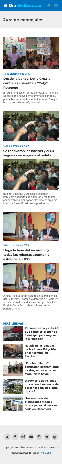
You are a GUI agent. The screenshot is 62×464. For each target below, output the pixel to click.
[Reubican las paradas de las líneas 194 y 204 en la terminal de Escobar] (13, 351)
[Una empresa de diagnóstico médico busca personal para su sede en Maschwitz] (13, 404)
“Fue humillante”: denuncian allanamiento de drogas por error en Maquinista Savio (42, 369)
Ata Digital (46, 452)
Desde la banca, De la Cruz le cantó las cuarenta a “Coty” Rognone (27, 83)
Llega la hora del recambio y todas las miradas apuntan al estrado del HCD (26, 254)
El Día (22, 5)
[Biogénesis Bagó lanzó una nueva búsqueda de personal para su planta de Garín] (13, 386)
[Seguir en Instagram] (23, 436)
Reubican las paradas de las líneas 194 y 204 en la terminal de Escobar (40, 351)
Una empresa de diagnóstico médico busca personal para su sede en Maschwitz (41, 404)
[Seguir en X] (7, 436)
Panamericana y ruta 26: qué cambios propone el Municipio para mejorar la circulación (42, 333)
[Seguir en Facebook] (15, 436)
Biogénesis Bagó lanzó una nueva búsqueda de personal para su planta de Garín (42, 386)
